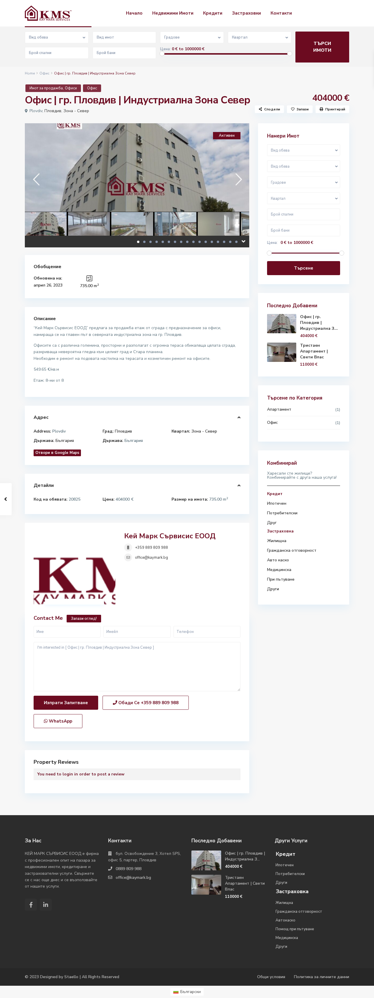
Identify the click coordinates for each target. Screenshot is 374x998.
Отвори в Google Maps (57, 452)
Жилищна (276, 541)
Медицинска (279, 569)
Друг (272, 522)
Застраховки (246, 13)
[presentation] (35, 179)
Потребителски (282, 513)
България (65, 440)
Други (273, 589)
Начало (134, 13)
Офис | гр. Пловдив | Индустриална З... (319, 322)
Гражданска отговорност (291, 550)
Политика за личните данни (321, 977)
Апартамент (279, 409)
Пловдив (52, 111)
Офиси (71, 88)
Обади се (148, 703)
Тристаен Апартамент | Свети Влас (314, 351)
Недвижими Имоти (172, 13)
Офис (44, 73)
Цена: (165, 49)
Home (30, 73)
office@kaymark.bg (151, 557)
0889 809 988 (128, 869)
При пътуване (281, 579)
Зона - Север (76, 111)
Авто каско (278, 560)
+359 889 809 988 (151, 547)
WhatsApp (60, 721)
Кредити (212, 13)
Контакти (281, 13)
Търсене (303, 268)
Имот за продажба (46, 88)
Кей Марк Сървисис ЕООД (170, 536)
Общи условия (271, 977)
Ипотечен (276, 503)
